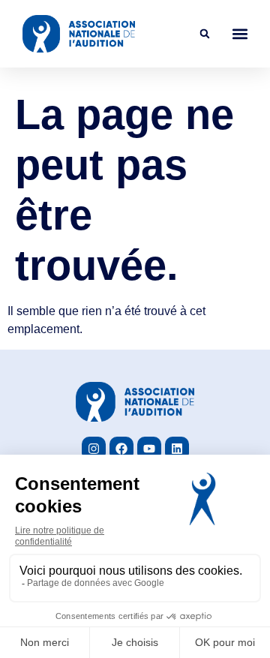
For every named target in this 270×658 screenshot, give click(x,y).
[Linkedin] (177, 449)
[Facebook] (122, 449)
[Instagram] (94, 449)
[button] (204, 33)
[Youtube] (149, 449)
